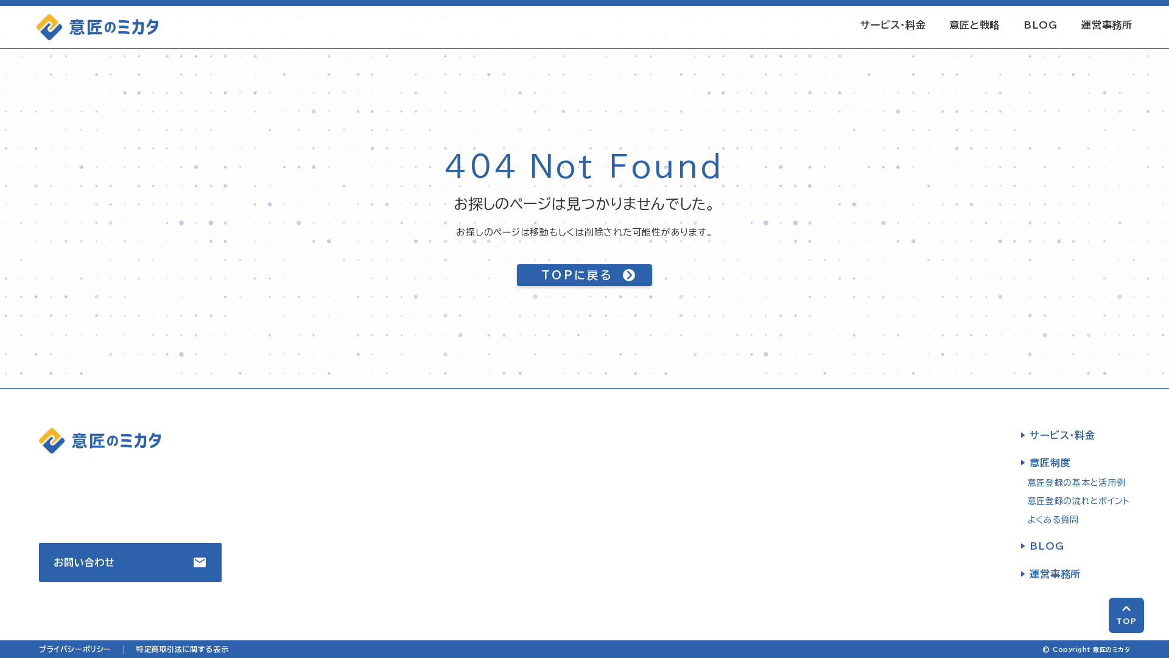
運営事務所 (1106, 25)
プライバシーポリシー (75, 649)
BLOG (1040, 25)
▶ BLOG (1042, 546)
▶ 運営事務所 (1050, 574)
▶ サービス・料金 (1057, 435)
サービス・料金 (893, 25)
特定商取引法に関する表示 (182, 649)
